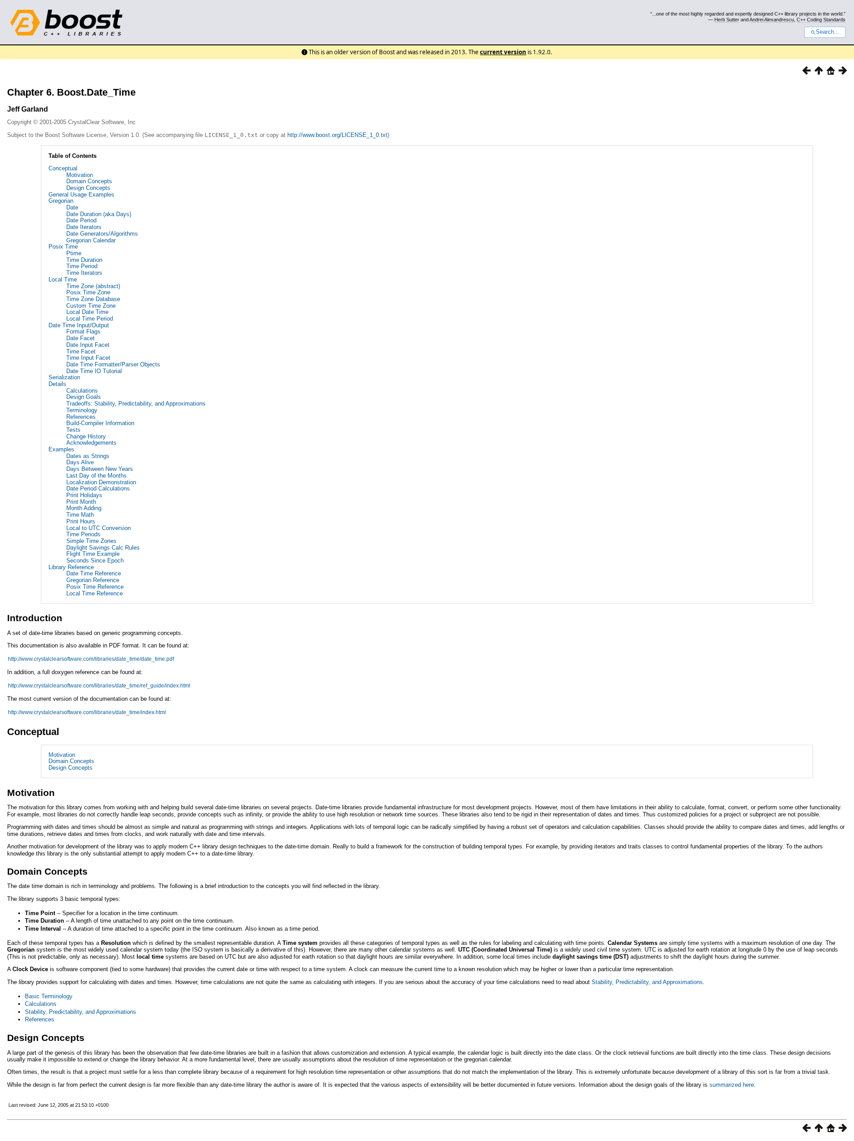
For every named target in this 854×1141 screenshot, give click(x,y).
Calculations (82, 390)
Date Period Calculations (98, 488)
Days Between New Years (99, 469)
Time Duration (84, 260)
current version (503, 52)
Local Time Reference (94, 593)
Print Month (81, 501)
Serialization (64, 377)
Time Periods (83, 534)
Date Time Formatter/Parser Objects (113, 364)
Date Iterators (83, 227)
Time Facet (81, 351)
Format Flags (83, 331)
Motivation (79, 175)
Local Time (62, 279)
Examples (61, 449)
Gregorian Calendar (91, 240)
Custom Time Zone (91, 305)
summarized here (731, 1084)
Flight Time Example (93, 553)
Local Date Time (87, 312)
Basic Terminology (49, 996)
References (81, 417)
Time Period (81, 266)
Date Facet (80, 338)
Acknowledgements (91, 442)
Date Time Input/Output (78, 325)
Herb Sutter (726, 19)
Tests (73, 429)
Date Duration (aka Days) (98, 214)
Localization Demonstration (101, 482)
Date (72, 207)
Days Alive (80, 462)
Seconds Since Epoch (95, 560)
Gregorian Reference (92, 580)
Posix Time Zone (88, 292)
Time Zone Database (93, 299)
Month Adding (83, 508)
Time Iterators (84, 272)
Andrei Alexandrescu (771, 19)
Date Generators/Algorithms (102, 233)
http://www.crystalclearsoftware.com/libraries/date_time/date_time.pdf (91, 659)
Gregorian (60, 200)
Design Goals (83, 397)
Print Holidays (84, 495)
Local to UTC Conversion (98, 528)
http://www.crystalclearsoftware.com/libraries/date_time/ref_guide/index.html (99, 686)
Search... (827, 32)
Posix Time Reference (95, 586)
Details (57, 384)
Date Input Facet (87, 344)
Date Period (81, 220)
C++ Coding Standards (821, 19)
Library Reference (71, 567)
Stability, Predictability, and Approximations (647, 982)
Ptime (73, 253)
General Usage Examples (81, 194)
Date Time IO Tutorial (94, 371)
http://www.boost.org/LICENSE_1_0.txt (337, 135)
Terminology (81, 410)
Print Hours (80, 521)
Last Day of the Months (96, 475)
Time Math (80, 514)
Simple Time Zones (91, 541)
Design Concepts (88, 188)
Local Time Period (89, 318)
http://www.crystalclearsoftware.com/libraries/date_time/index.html (87, 712)
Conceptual (62, 168)
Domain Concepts (89, 181)
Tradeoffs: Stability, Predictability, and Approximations (135, 403)
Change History (86, 436)
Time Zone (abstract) (93, 286)
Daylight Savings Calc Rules (103, 547)
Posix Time (63, 246)
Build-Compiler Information (100, 423)
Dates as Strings (87, 456)
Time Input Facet (88, 357)
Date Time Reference (93, 573)
